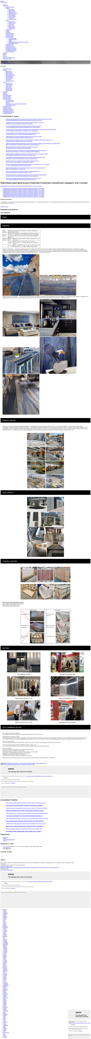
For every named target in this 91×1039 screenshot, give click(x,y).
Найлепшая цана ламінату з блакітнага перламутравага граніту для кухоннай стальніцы (27, 763)
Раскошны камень (10, 33)
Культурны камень (10, 51)
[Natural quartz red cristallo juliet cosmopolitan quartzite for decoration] (27, 818)
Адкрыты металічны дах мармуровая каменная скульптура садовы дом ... (22, 176)
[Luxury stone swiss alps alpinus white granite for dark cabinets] (24, 828)
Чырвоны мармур (13, 19)
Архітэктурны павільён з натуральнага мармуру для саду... (19, 172)
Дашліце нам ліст (4, 206)
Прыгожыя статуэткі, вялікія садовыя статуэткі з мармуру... (19, 141)
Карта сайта (9, 866)
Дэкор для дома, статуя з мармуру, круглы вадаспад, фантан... (20, 162)
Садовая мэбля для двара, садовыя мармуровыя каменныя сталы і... (21, 134)
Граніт (7, 20)
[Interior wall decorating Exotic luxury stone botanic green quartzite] (27, 813)
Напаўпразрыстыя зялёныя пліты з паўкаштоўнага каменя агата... (21, 155)
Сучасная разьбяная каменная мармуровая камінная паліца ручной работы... (23, 127)
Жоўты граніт (12, 26)
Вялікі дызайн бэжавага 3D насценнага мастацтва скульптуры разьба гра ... (23, 144)
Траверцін (8, 29)
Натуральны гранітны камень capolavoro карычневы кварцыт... (25, 805)
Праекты (5, 52)
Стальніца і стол (9, 45)
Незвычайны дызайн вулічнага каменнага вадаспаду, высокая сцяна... (22, 158)
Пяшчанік (8, 32)
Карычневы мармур (13, 13)
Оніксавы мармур (10, 34)
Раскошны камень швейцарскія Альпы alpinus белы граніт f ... (24, 831)
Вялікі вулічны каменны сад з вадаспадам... (16, 169)
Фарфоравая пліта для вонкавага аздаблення (19, 42)
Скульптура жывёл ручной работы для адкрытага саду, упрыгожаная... (22, 130)
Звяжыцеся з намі (7, 58)
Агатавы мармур (9, 35)
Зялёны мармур (12, 16)
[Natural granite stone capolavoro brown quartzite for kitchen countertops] (26, 802)
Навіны (5, 54)
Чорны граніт (12, 21)
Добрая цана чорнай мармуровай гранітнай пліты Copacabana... (25, 826)
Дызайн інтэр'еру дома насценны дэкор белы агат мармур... (19, 123)
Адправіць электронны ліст (7, 869)
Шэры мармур (12, 10)
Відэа (4, 55)
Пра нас (5, 56)
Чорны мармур (12, 11)
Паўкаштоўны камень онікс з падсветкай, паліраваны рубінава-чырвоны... (23, 151)
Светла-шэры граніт (54, 867)
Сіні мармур (11, 17)
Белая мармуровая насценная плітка (22, 867)
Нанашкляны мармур (13, 43)
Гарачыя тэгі (3, 866)
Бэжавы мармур (12, 14)
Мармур (8, 8)
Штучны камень (9, 37)
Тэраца (10, 40)
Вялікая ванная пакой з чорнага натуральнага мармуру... (18, 148)
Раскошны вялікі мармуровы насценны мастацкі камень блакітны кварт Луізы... (24, 120)
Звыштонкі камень (10, 7)
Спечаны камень (12, 38)
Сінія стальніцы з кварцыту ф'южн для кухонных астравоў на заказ (19, 764)
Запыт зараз (3, 863)
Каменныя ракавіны (10, 46)
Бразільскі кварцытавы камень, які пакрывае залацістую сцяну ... (25, 810)
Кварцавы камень (13, 39)
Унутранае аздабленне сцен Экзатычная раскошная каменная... (24, 816)
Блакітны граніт (12, 22)
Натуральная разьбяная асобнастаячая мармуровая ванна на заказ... (21, 179)
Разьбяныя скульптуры (11, 49)
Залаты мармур (12, 15)
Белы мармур (12, 9)
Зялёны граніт (12, 27)
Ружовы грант (12, 28)
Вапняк (7, 31)
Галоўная (5, 4)
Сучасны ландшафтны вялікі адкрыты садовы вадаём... (18, 165)
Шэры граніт (11, 23)
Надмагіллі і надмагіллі (11, 48)
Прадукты (5, 5)
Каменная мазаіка (10, 44)
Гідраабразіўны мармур (11, 50)
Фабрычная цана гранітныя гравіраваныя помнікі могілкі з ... (20, 137)
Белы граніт (11, 25)
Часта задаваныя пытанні (9, 57)
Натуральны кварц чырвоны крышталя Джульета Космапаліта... (25, 821)
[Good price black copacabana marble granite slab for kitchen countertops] (26, 823)
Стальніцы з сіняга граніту (36, 867)
